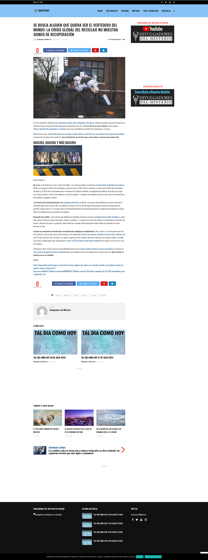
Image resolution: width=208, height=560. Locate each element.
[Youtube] (170, 2)
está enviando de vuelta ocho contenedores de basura (74, 122)
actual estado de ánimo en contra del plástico (96, 248)
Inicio (100, 10)
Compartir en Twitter (80, 50)
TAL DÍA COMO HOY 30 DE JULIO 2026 (49, 357)
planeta (76, 295)
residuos (93, 295)
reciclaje (85, 295)
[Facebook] (132, 519)
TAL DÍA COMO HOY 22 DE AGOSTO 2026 (108, 514)
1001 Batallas (112, 10)
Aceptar (139, 557)
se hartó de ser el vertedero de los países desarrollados (104, 134)
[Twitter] (137, 519)
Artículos (166, 10)
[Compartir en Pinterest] (95, 50)
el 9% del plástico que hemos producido (86, 240)
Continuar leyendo (57, 447)
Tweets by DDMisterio (138, 514)
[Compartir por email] (103, 50)
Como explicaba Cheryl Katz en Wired (73, 202)
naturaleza (67, 295)
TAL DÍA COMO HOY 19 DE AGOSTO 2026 (108, 532)
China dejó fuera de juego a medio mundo (68, 134)
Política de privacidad (153, 557)
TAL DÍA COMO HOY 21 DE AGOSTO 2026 (108, 523)
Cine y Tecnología (150, 10)
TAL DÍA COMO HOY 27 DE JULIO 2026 (97, 357)
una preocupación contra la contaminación (54, 252)
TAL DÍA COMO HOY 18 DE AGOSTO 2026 (108, 540)
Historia (125, 10)
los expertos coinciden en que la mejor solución (105, 234)
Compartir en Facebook (56, 50)
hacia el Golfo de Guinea (110, 217)
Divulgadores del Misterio (44, 39)
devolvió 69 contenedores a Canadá (52, 129)
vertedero (103, 295)
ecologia (58, 295)
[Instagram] (174, 2)
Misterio (136, 10)
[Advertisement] (79, 386)
